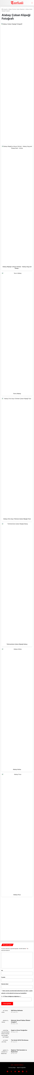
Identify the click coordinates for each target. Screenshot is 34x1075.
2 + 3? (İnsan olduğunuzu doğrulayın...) (11, 996)
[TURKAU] (17, 2)
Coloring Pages (12, 1067)
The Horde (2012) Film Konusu (19, 1040)
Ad (2, 970)
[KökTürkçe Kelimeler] (5, 1014)
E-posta (3, 977)
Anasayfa (5, 9)
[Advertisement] (17, 918)
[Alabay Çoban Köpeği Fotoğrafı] (17, 24)
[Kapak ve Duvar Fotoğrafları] (5, 1033)
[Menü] (32, 3)
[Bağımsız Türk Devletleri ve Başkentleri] (5, 1053)
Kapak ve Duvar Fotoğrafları (19, 1030)
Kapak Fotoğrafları (21, 1067)
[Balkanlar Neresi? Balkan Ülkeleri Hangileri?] (5, 1024)
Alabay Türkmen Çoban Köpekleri (16, 9)
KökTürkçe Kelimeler (17, 1010)
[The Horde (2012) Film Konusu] (5, 1043)
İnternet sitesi (4, 984)
